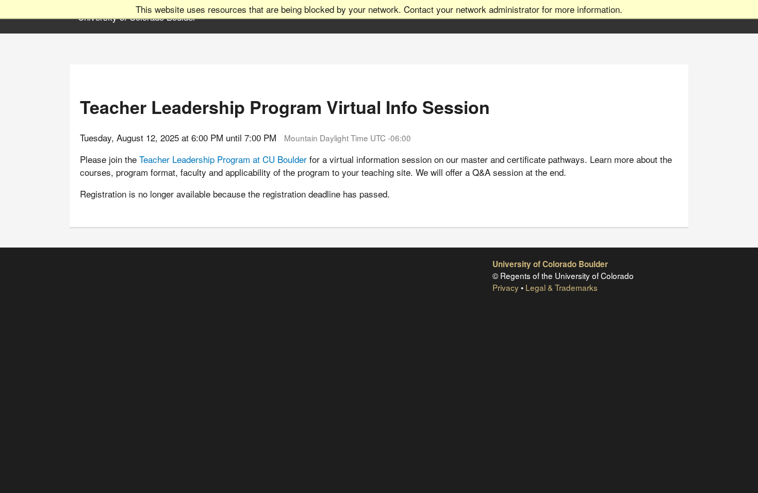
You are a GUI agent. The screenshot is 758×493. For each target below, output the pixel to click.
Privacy (505, 287)
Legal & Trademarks (561, 287)
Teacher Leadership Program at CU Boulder (223, 159)
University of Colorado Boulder (550, 264)
